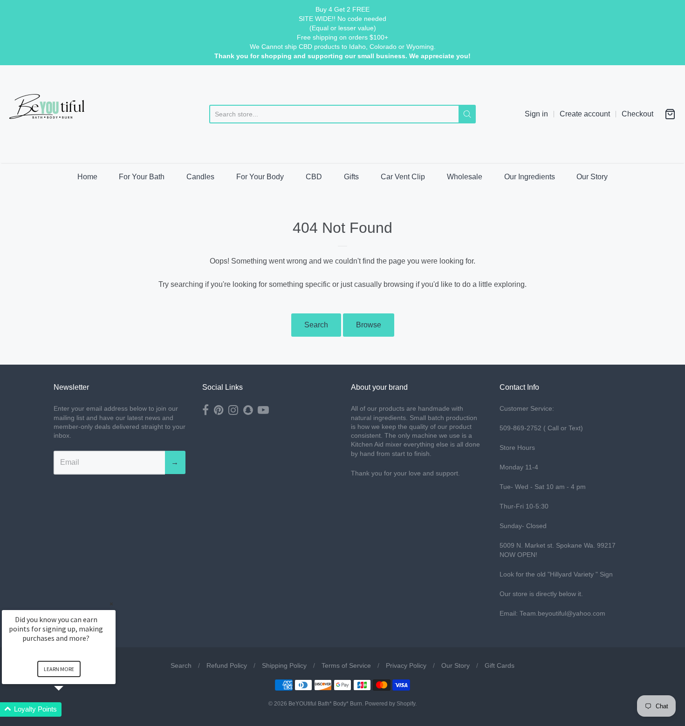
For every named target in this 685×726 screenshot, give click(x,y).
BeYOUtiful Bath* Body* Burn (325, 703)
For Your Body (260, 177)
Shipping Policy (284, 665)
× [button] (111, 603)
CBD (314, 177)
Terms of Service (346, 665)
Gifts (351, 177)
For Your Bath (141, 177)
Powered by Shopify (390, 703)
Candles (200, 177)
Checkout (637, 114)
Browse (368, 325)
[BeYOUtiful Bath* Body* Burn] (53, 114)
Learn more (59, 668)
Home (87, 177)
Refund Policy (226, 665)
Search (316, 325)
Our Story (592, 177)
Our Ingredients (529, 177)
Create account (585, 114)
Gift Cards (499, 665)
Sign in (536, 114)
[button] (70, 709)
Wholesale (464, 177)
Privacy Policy (406, 665)
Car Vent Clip (403, 177)
